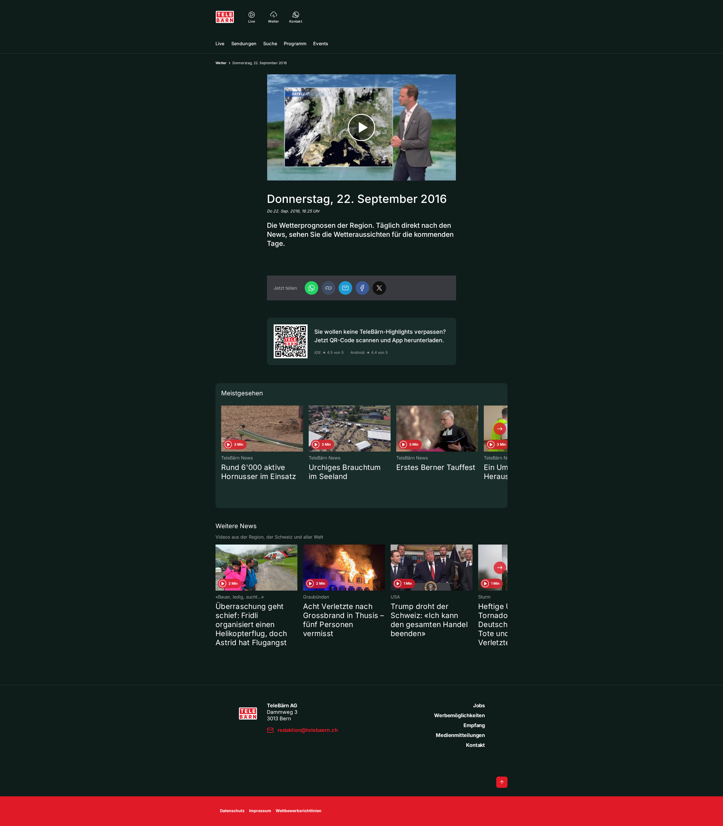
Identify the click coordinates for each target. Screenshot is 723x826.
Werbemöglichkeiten (459, 715)
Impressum (260, 810)
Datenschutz (232, 810)
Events (320, 43)
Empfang (474, 725)
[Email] (345, 288)
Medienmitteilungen (460, 735)
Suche (270, 43)
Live (220, 43)
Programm (295, 43)
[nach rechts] (500, 428)
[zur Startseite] (225, 17)
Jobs (479, 705)
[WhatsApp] (311, 288)
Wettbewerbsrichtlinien (298, 810)
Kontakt (475, 745)
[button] (328, 288)
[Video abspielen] (361, 127)
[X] (379, 288)
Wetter (221, 63)
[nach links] (223, 428)
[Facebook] (362, 288)
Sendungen (243, 43)
